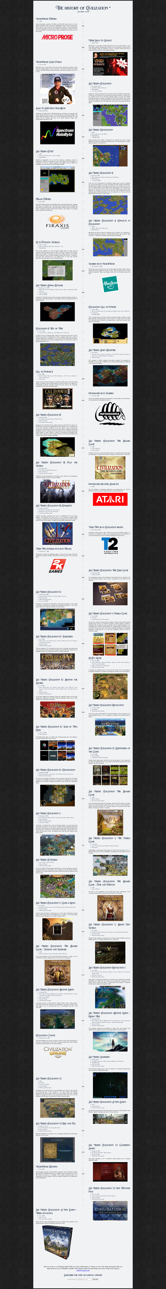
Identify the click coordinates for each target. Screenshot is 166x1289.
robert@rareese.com (83, 1270)
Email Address (72, 1279)
